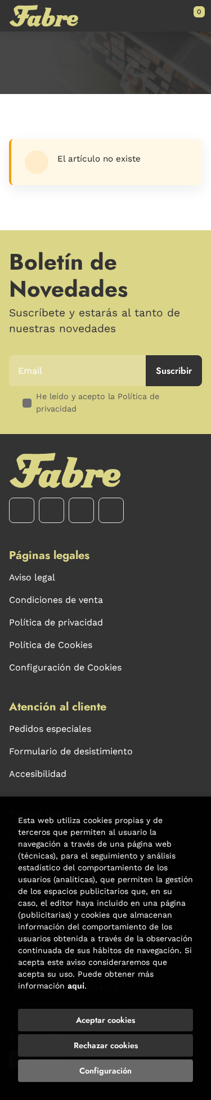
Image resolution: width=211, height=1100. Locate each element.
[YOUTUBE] (81, 510)
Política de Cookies (50, 645)
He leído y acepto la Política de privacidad (97, 402)
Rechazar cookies (106, 1045)
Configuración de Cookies (65, 667)
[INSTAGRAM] (51, 510)
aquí (76, 985)
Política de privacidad (56, 622)
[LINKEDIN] (111, 510)
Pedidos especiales (50, 728)
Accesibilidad (37, 773)
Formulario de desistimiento (71, 751)
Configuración (105, 1070)
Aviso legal (32, 577)
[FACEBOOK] (21, 510)
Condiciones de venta (56, 599)
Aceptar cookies (105, 1020)
